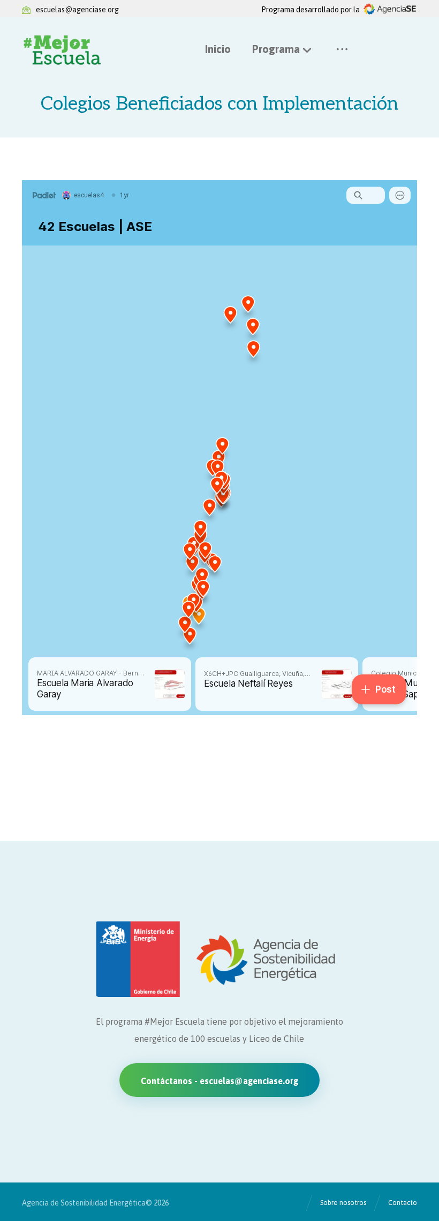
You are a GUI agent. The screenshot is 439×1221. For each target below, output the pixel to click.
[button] (342, 49)
